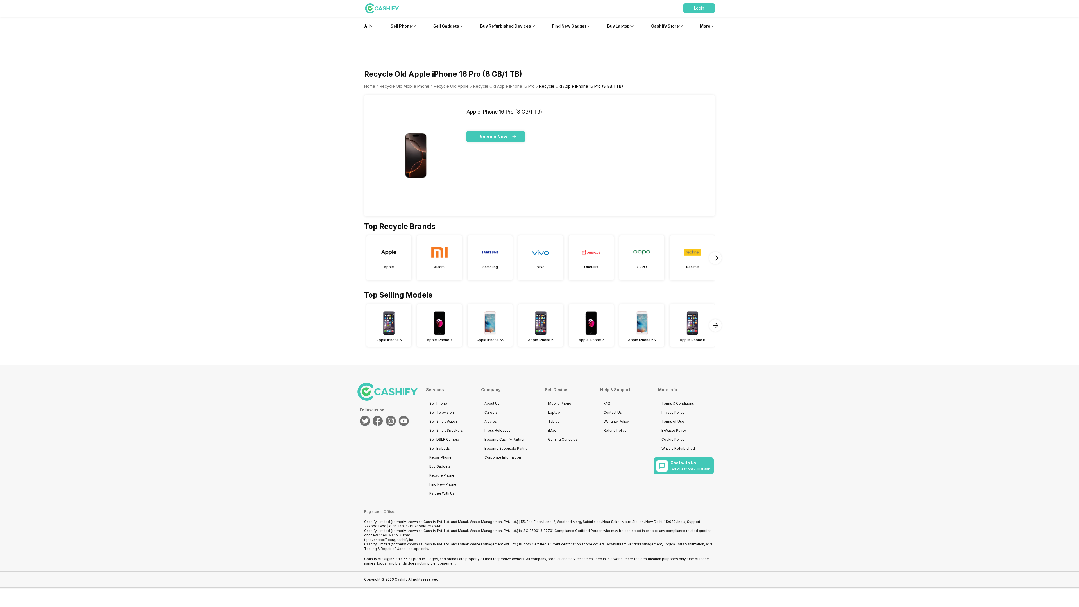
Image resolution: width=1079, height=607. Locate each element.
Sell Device (556, 389)
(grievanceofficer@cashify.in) (388, 540)
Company (490, 389)
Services (435, 389)
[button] (699, 8)
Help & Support (615, 389)
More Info (667, 389)
